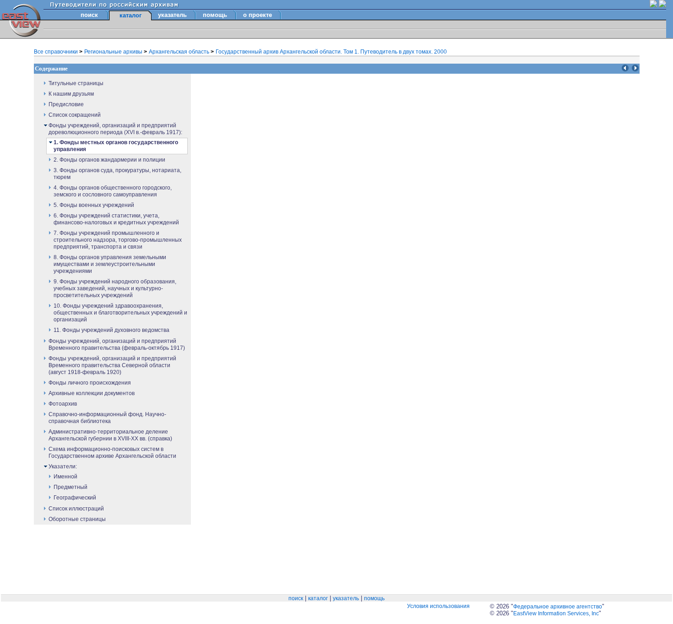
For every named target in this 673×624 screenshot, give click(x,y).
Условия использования (438, 606)
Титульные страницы (76, 83)
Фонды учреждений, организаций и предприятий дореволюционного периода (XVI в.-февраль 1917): (115, 129)
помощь (215, 14)
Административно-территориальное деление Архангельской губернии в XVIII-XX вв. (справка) (110, 435)
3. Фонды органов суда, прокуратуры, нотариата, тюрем (117, 173)
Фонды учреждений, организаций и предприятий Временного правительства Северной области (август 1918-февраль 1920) (112, 365)
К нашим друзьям (71, 94)
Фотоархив (63, 404)
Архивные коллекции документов (92, 393)
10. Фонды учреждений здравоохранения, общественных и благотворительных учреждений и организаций (120, 313)
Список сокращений (75, 115)
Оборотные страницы (77, 519)
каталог (318, 598)
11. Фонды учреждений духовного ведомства (111, 330)
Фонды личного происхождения (90, 383)
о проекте (257, 14)
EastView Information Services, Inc (556, 613)
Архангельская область (180, 52)
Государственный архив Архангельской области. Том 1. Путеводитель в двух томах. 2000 (331, 52)
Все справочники (56, 52)
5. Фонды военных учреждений (94, 205)
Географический (75, 497)
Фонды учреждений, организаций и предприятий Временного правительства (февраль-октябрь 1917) (117, 344)
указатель (172, 14)
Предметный (70, 487)
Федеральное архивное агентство (557, 606)
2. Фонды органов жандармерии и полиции (109, 160)
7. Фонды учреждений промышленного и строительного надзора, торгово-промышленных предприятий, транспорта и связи (118, 240)
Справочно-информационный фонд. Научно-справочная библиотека (107, 417)
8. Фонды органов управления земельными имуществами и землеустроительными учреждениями (110, 264)
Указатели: (63, 466)
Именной (65, 476)
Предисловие (66, 104)
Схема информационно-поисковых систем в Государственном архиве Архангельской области (112, 452)
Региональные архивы (114, 52)
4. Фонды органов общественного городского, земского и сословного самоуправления (113, 191)
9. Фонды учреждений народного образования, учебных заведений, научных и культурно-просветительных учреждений (115, 288)
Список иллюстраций (76, 508)
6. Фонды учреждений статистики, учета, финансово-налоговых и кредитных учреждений (116, 219)
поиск (89, 14)
